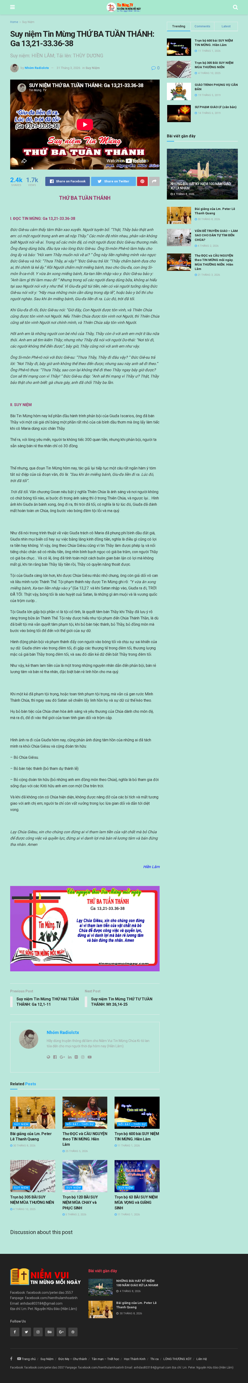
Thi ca (154, 1359)
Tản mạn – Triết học (105, 1359)
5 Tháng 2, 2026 (75, 1214)
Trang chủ (29, 1359)
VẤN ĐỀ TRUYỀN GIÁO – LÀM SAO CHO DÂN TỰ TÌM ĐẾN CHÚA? (216, 235)
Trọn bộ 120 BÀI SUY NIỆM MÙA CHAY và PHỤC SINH (80, 1202)
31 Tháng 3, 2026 (68, 68)
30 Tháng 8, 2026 (23, 1145)
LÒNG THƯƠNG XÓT (177, 1359)
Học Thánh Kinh (135, 1359)
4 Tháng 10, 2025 (23, 1209)
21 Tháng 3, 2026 (208, 274)
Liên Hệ (201, 1359)
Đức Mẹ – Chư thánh (72, 1359)
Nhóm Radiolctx (37, 68)
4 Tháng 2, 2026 (207, 245)
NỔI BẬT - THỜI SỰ (80, 1124)
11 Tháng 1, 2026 (128, 1145)
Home (14, 22)
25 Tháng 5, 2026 (76, 1151)
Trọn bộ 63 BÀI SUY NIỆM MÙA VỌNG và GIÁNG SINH (136, 1202)
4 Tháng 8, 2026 (183, 194)
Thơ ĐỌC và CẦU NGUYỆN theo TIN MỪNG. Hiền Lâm (84, 1139)
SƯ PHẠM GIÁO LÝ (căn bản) (216, 107)
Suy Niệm (28, 22)
